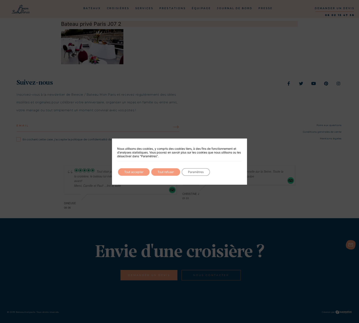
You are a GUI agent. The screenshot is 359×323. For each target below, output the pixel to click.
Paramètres (196, 172)
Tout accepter (133, 172)
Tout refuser (165, 172)
